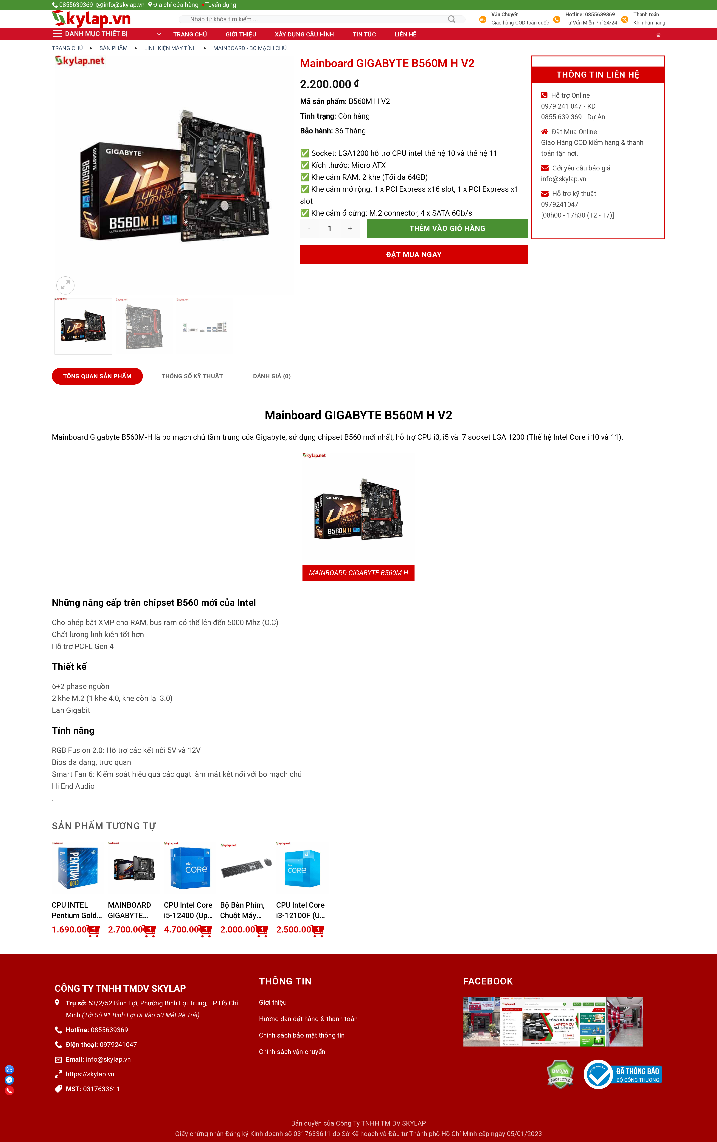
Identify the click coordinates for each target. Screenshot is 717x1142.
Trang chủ (190, 34)
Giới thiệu (241, 34)
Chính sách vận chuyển (292, 1052)
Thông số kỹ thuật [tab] (192, 376)
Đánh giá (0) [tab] (272, 376)
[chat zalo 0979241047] (9, 1069)
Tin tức (364, 34)
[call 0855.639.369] (9, 1090)
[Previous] (64, 176)
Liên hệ (406, 34)
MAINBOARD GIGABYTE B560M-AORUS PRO (133, 911)
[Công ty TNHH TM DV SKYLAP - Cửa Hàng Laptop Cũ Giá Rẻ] (97, 19)
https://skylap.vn (90, 1074)
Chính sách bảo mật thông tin (302, 1035)
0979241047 (118, 1045)
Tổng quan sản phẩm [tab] (97, 376)
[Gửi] (452, 19)
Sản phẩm (114, 48)
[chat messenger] (9, 1080)
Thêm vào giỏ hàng (448, 228)
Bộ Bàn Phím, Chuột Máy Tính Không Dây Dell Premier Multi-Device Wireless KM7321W (244, 911)
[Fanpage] (562, 1028)
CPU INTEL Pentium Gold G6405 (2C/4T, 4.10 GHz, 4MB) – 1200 (76, 911)
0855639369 (109, 1030)
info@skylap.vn (108, 1059)
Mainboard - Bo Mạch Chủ (250, 48)
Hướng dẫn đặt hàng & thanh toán (308, 1019)
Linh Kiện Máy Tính (170, 48)
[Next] (285, 176)
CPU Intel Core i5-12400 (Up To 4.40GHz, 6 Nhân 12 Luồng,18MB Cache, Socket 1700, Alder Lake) (188, 911)
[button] (108, 34)
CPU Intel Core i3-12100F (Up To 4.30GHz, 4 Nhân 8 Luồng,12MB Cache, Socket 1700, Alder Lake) (300, 911)
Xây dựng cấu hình (304, 34)
